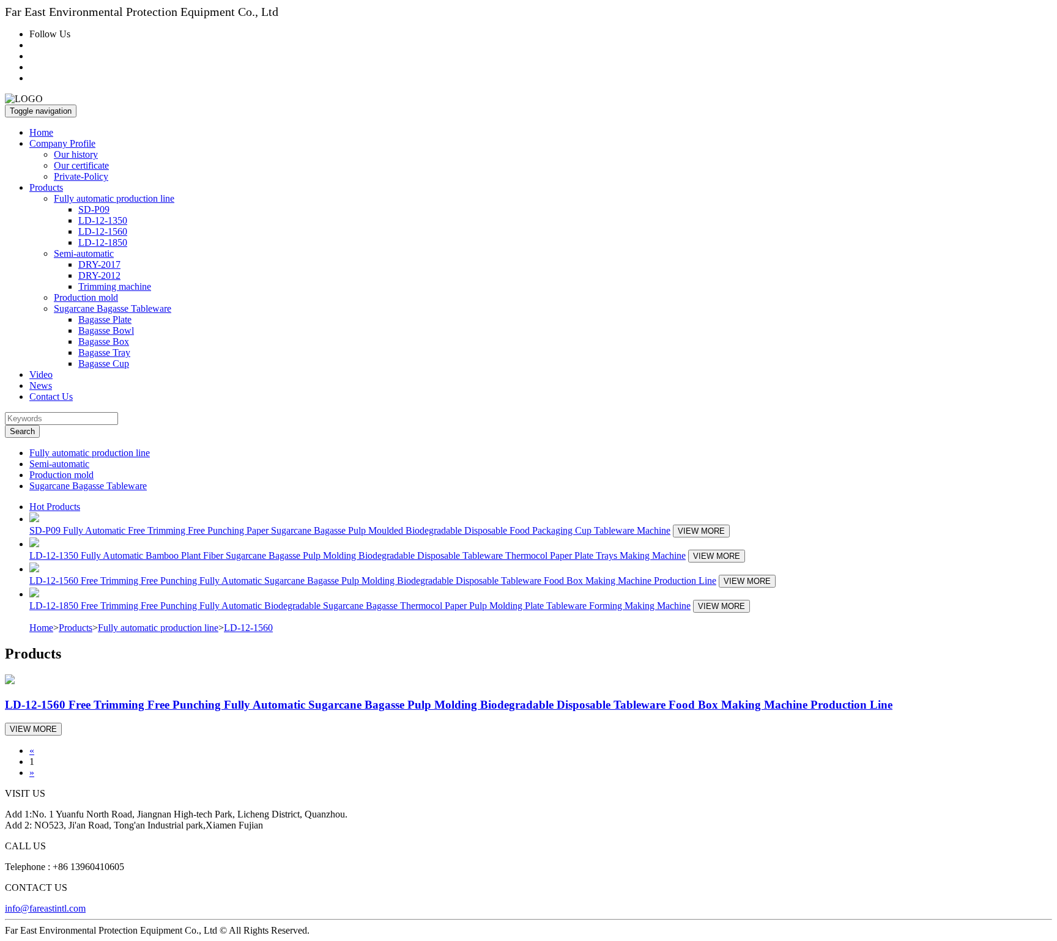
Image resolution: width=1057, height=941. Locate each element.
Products (75, 627)
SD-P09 (93, 209)
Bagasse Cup (103, 363)
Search (22, 431)
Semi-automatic (59, 464)
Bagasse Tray (104, 352)
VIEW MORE (701, 531)
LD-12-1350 (102, 220)
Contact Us (51, 396)
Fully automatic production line (89, 453)
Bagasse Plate (105, 319)
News (40, 385)
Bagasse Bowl (106, 330)
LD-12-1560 (102, 231)
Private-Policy (81, 176)
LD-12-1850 (102, 242)
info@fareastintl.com (45, 908)
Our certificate (81, 165)
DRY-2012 (99, 275)
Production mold (86, 297)
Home (41, 132)
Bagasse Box (103, 341)
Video (41, 374)
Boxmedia (332, 930)
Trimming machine (114, 286)
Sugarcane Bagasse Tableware (88, 486)
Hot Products (54, 506)
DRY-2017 (99, 264)
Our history (76, 154)
